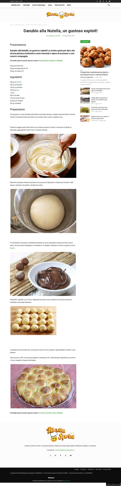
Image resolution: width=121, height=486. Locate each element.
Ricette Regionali (38, 5)
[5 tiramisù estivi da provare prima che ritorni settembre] (85, 109)
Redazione (91, 469)
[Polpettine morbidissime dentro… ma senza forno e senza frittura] (95, 56)
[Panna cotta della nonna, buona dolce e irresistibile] (85, 91)
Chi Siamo (83, 469)
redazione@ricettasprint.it (64, 450)
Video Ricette (59, 5)
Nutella (12, 248)
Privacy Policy (107, 469)
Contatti (76, 469)
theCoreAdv (66, 481)
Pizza (50, 5)
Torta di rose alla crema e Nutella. (51, 413)
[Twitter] (106, 1)
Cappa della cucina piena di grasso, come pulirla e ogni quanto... (99, 99)
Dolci (92, 92)
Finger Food (15, 5)
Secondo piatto (94, 120)
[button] (108, 5)
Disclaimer (99, 469)
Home (11, 25)
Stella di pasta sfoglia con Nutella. (50, 61)
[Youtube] (109, 1)
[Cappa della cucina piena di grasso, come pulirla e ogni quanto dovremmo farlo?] (85, 100)
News (69, 5)
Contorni (26, 5)
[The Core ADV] (51, 478)
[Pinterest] (103, 1)
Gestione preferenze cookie (113, 484)
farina (18, 82)
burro (18, 90)
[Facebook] (97, 1)
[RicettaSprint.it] (60, 15)
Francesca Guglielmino (86, 77)
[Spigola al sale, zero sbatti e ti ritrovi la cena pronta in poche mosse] (85, 119)
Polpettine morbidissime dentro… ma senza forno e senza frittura (95, 73)
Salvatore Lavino (54, 36)
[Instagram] (100, 1)
